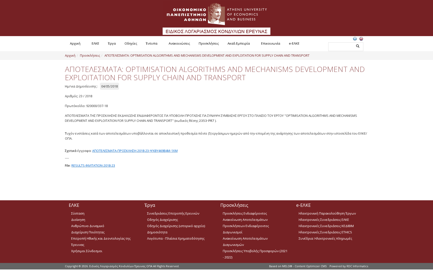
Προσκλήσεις (209, 43)
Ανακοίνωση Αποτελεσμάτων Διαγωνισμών (245, 241)
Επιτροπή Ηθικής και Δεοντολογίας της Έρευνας (101, 241)
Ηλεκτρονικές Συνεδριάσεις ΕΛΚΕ (324, 219)
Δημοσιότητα (157, 232)
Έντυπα (151, 43)
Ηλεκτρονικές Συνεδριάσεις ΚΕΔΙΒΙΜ (326, 226)
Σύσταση (77, 213)
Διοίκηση (78, 219)
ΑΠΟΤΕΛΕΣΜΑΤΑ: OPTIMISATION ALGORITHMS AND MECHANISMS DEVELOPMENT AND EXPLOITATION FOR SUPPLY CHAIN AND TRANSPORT (206, 55)
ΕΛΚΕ (95, 43)
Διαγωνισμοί (232, 232)
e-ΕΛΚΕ (294, 43)
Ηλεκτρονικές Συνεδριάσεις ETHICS (325, 232)
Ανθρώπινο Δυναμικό (87, 226)
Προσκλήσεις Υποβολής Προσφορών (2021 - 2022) (255, 254)
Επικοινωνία (270, 43)
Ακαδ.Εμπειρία (239, 43)
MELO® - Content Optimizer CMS (304, 266)
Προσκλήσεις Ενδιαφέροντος (245, 213)
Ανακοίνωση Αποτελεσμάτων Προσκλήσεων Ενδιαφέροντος (246, 222)
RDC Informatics (357, 266)
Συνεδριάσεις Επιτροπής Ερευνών (173, 213)
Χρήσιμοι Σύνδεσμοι (86, 251)
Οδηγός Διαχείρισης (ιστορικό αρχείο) (176, 226)
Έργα (112, 43)
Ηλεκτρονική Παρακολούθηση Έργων (327, 213)
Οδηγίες (131, 43)
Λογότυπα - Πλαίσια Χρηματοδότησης (175, 238)
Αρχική (75, 43)
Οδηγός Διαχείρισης (162, 219)
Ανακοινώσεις (179, 43)
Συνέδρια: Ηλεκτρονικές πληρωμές (325, 238)
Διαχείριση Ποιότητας (87, 232)
